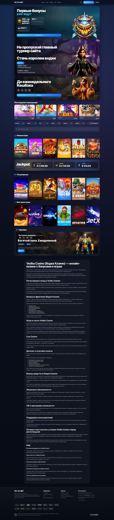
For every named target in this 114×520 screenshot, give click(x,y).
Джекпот (59, 2)
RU (44, 496)
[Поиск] (81, 2)
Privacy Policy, (81, 498)
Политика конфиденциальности (67, 496)
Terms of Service (81, 500)
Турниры (51, 2)
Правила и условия (65, 492)
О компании (45, 492)
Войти (97, 2)
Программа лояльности (48, 494)
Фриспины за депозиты (48, 497)
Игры (47, 2)
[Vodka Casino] (18, 2)
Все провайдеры (94, 123)
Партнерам (63, 497)
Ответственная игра (65, 494)
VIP (55, 2)
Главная (43, 2)
